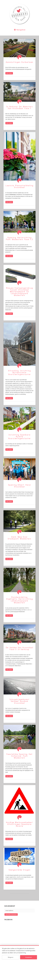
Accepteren (28, 957)
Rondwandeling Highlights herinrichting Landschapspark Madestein (19, 600)
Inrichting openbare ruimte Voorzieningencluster (19, 436)
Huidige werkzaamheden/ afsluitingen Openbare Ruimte (19, 824)
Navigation (21, 30)
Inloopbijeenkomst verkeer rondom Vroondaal (20, 701)
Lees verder (9, 73)
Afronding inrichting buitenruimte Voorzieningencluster (19, 372)
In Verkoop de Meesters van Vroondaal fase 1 (19, 107)
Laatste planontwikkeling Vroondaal (19, 186)
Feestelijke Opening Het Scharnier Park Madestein (19, 756)
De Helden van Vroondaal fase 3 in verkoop (19, 648)
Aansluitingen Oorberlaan (19, 62)
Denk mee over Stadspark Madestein (19, 538)
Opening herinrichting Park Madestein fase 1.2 (19, 238)
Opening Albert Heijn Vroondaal (19, 486)
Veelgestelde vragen (19, 870)
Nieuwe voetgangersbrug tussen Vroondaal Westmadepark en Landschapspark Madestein (19, 291)
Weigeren (10, 957)
